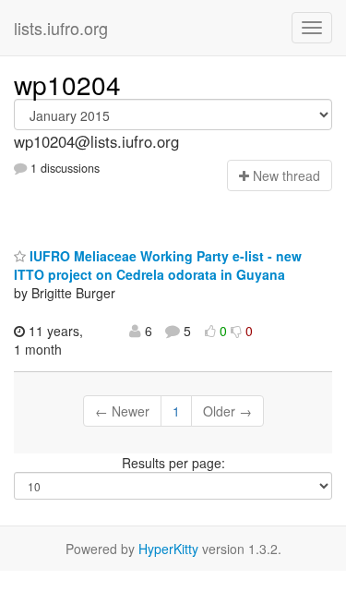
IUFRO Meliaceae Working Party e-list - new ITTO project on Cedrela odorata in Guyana (158, 265)
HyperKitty (168, 548)
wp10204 (67, 84)
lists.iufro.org (61, 28)
